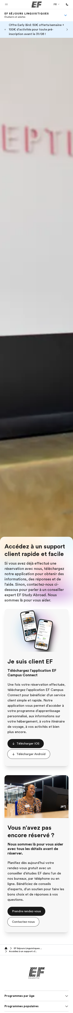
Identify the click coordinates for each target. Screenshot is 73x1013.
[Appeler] (67, 4)
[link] (26, 15)
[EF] (36, 5)
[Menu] (66, 15)
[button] (6, 4)
